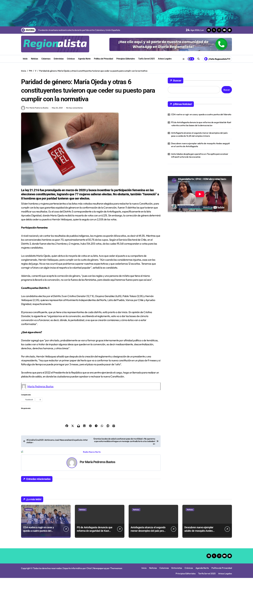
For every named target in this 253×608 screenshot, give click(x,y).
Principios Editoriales (125, 58)
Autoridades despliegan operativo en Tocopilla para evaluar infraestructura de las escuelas (199, 155)
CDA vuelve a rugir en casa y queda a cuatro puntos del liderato (201, 114)
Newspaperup (99, 568)
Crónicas (71, 58)
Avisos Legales (164, 58)
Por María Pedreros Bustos (37, 108)
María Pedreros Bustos (40, 386)
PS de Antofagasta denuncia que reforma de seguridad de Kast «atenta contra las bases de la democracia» (201, 124)
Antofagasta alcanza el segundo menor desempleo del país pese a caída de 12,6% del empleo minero (199, 134)
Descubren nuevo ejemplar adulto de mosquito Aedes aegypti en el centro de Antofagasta (200, 145)
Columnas (45, 58)
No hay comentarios (74, 108)
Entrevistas (59, 58)
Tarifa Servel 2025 (146, 58)
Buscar (177, 80)
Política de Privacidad (103, 58)
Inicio (25, 58)
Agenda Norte (84, 58)
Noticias (34, 58)
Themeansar (116, 568)
